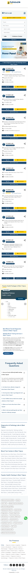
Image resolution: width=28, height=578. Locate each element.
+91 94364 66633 (8, 153)
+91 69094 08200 (8, 174)
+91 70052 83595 (8, 201)
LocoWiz (17, 572)
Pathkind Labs (9, 68)
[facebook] (11, 565)
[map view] (24, 13)
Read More (7, 353)
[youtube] (23, 565)
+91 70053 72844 (8, 80)
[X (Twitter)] (14, 565)
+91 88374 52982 (8, 249)
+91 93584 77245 (8, 102)
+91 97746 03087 (8, 128)
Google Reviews (17, 72)
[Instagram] (20, 565)
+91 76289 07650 (8, 225)
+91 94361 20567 (8, 271)
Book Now (20, 298)
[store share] (25, 69)
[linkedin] (17, 565)
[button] (8, 87)
